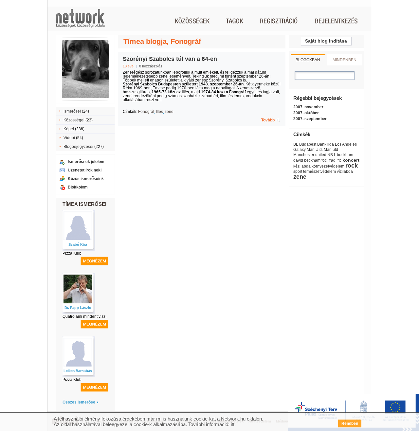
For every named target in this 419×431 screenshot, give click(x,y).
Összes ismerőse (79, 402)
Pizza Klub (72, 253)
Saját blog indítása (326, 41)
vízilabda (345, 171)
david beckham (306, 160)
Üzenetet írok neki (84, 170)
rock (351, 165)
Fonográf (146, 111)
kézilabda (302, 166)
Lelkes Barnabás (78, 371)
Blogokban (308, 59)
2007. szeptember (310, 119)
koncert (350, 160)
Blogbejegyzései (78, 146)
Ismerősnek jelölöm (86, 161)
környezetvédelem (328, 166)
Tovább (268, 120)
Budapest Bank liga (316, 144)
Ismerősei (72, 111)
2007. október (306, 113)
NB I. (331, 155)
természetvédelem (319, 171)
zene (169, 111)
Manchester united (309, 155)
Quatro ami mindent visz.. (85, 316)
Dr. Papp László (77, 308)
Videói (69, 137)
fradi (333, 160)
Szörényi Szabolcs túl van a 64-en (170, 59)
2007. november (308, 107)
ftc (339, 160)
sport (297, 171)
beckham (345, 155)
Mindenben (344, 59)
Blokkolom (78, 187)
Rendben (349, 423)
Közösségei (74, 120)
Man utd (331, 149)
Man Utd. (315, 149)
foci (324, 160)
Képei (69, 129)
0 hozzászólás (150, 66)
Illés (159, 111)
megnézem (94, 261)
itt (232, 424)
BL (295, 144)
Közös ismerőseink (86, 178)
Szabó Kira (77, 244)
